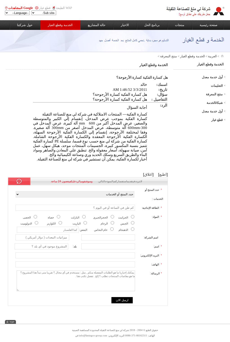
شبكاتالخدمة (215, 102)
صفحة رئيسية (208, 25)
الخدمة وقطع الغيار (60, 25)
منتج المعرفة (168, 56)
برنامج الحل (152, 25)
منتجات (179, 25)
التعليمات (217, 85)
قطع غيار (45, 8)
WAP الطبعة (64, 8)
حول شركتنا (25, 25)
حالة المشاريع (97, 25)
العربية (212, 56)
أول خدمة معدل (212, 77)
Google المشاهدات (20, 8)
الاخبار (125, 25)
